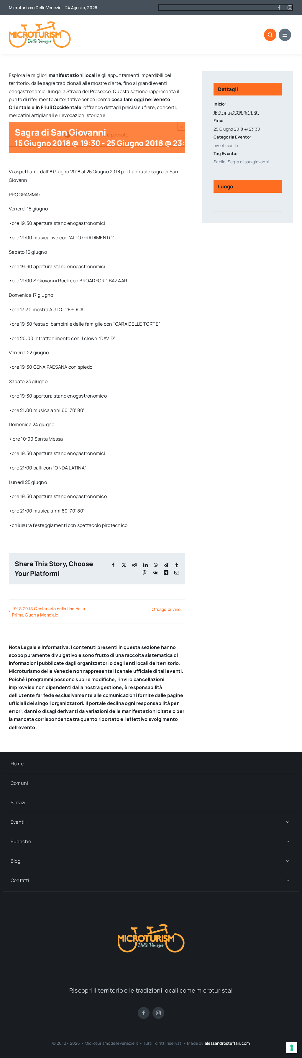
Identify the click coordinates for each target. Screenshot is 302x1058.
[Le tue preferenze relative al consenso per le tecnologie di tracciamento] (291, 1047)
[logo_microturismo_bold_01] (40, 23)
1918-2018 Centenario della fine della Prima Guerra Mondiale (48, 611)
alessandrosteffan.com (227, 1043)
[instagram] (290, 7)
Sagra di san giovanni (248, 161)
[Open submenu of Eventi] (287, 822)
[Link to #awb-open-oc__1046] (270, 35)
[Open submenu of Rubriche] (287, 841)
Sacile (219, 161)
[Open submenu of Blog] (287, 861)
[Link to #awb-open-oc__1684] (285, 35)
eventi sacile (226, 145)
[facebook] (279, 7)
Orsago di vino (166, 609)
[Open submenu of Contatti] (287, 880)
